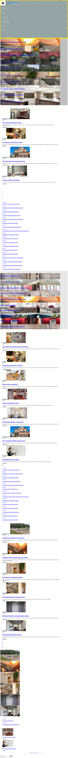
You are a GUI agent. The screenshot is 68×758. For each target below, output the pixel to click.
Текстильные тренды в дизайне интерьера (13, 293)
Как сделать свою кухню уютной (10, 320)
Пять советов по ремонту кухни (12, 122)
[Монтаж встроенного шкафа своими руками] (30, 699)
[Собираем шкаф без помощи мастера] (30, 688)
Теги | (35, 753)
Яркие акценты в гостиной (8, 305)
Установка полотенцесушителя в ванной (12, 326)
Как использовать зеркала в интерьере (12, 94)
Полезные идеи (5, 17)
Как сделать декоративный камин (10, 75)
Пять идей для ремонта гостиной (10, 310)
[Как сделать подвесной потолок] (30, 710)
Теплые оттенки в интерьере (11, 180)
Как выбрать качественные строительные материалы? (17, 55)
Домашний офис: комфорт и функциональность (15, 288)
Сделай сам (2, 58)
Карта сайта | (27, 753)
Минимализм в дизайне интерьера (10, 275)
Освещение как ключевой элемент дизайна (13, 42)
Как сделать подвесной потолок (10, 82)
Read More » (4, 127)
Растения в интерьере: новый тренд (11, 315)
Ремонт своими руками (6, 21)
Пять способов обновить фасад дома (13, 161)
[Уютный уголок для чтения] (31, 732)
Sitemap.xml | (38, 753)
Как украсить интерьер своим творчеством (15, 346)
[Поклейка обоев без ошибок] (31, 743)
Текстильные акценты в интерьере (12, 422)
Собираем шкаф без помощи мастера (11, 49)
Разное (42, 753)
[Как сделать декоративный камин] (30, 677)
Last (3, 647)
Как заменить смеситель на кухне (12, 142)
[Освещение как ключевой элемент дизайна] (30, 666)
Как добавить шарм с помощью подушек (12, 88)
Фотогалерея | (31, 753)
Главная (3, 8)
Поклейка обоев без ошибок (10, 459)
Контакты (4, 30)
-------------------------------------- (34, 752)
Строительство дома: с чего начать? (11, 68)
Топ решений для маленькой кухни (10, 101)
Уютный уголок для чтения (10, 403)
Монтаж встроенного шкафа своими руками (13, 62)
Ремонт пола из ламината (10, 384)
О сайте (3, 12)
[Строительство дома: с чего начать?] (30, 655)
